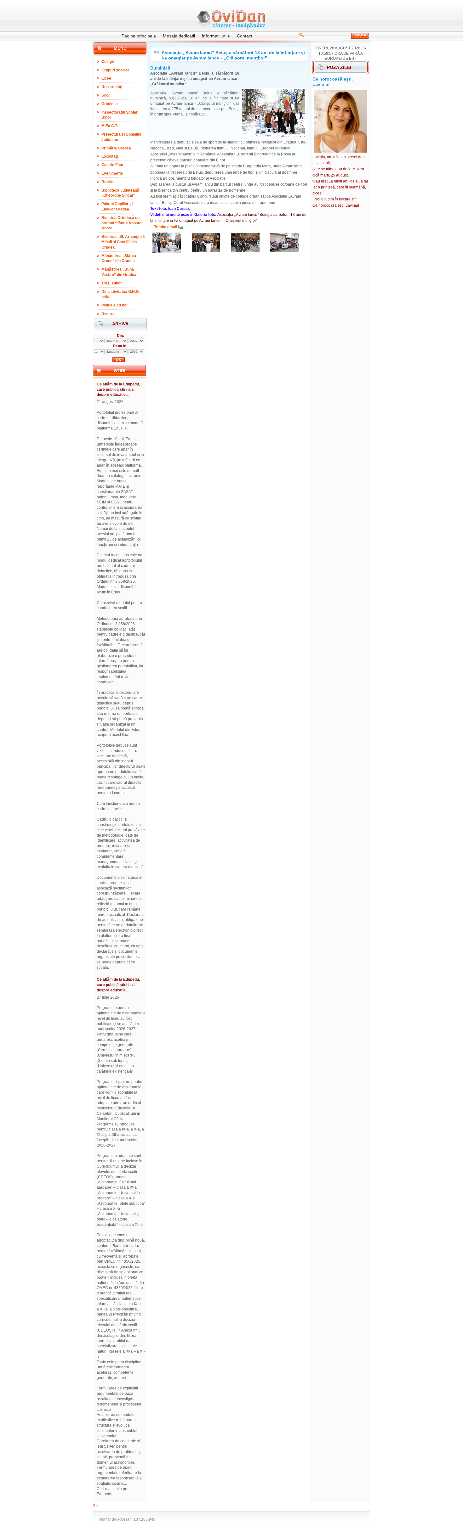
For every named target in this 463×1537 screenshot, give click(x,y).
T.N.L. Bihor (111, 283)
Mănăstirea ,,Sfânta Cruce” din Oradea (118, 258)
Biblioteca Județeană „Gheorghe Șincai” (120, 193)
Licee (106, 78)
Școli (105, 95)
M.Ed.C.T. (109, 126)
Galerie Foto (112, 165)
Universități (111, 87)
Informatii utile (216, 35)
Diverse (108, 313)
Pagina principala (139, 35)
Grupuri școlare (115, 70)
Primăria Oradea (116, 148)
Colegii (107, 61)
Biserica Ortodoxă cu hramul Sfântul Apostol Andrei (121, 223)
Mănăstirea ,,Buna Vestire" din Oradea (118, 272)
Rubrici (107, 182)
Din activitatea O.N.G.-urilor (121, 294)
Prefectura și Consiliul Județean (121, 137)
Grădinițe (109, 104)
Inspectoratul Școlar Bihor (119, 115)
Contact (244, 35)
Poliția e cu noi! (115, 305)
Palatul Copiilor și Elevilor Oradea (117, 206)
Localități (109, 156)
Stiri (96, 1506)
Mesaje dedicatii (179, 35)
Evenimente (112, 173)
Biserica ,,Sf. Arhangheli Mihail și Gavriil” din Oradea (123, 242)
